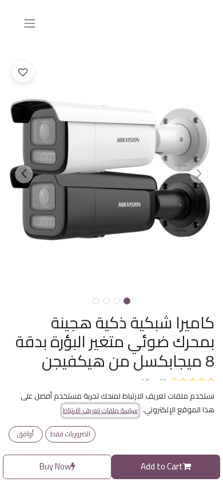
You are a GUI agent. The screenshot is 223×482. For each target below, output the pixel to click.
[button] (199, 174)
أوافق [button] (25, 433)
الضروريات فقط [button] (70, 433)
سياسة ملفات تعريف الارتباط (100, 410)
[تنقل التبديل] (30, 22)
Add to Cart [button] (162, 466)
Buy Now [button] (55, 466)
